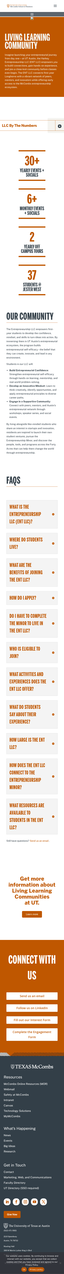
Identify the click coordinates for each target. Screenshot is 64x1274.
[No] (60, 1263)
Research (9, 1151)
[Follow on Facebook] (16, 1201)
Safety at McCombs (16, 1094)
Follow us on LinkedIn (32, 1008)
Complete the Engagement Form (32, 1034)
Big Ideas (9, 1146)
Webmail (9, 1089)
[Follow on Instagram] (25, 1201)
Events (8, 1140)
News (7, 1135)
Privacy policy (36, 1269)
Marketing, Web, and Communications (27, 1177)
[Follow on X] (43, 1201)
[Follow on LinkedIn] (7, 1201)
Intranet (9, 1100)
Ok (24, 1269)
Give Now (12, 1214)
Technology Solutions (17, 1110)
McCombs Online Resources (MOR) (26, 1083)
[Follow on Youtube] (34, 1201)
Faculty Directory (14, 1182)
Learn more (32, 914)
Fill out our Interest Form (32, 1020)
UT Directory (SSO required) (21, 1188)
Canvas (8, 1105)
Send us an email (39, 840)
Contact (9, 1172)
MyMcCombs (12, 1116)
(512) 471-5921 (10, 1231)
